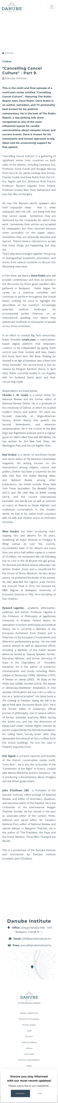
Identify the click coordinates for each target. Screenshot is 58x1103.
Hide (40, 1093)
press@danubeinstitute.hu (36, 945)
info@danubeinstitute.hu (36, 938)
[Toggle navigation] (51, 7)
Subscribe (20, 1093)
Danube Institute (16, 78)
